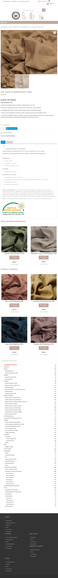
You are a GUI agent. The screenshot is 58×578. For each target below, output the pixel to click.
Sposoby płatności (10, 544)
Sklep (10, 27)
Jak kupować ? (9, 520)
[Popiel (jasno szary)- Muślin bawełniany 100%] (44, 239)
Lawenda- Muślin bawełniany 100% (44, 344)
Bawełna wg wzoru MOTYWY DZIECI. (13, 408)
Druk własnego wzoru (9, 416)
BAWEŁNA (15, 27)
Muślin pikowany (9, 391)
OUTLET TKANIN (7, 448)
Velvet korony (9, 500)
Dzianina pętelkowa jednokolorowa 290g (14, 424)
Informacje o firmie (10, 562)
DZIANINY (6, 420)
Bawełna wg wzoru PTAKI (10, 414)
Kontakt (7, 564)
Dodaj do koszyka (12, 128)
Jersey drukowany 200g (10, 428)
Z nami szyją (8, 529)
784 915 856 (14, 1)
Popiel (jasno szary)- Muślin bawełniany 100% (44, 253)
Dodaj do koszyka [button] (44, 258)
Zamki (6, 465)
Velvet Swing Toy (10, 504)
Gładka (6, 442)
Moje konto (33, 537)
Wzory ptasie (9, 479)
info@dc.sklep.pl (6, 1)
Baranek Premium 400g (10, 377)
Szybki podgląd (15, 264)
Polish (50, 3)
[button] (54, 32)
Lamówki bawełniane (10, 455)
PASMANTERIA (7, 451)
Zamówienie (8, 531)
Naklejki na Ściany (9, 446)
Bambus (6, 369)
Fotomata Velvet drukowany (11, 489)
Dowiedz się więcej (15, 258)
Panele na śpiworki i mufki (11, 469)
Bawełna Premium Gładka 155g (12, 385)
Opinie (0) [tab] (9, 142)
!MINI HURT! (6, 367)
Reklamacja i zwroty (35, 549)
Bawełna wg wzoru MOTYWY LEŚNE (13, 410)
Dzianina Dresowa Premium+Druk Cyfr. (13, 418)
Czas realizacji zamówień (11, 537)
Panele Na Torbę (10, 440)
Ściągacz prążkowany (10, 432)
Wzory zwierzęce (10, 483)
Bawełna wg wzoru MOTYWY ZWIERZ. (13, 412)
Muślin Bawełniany (23, 27)
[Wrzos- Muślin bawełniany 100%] (14, 287)
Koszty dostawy (9, 539)
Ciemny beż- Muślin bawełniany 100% (43, 301)
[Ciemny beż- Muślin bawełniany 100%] (44, 287)
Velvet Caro (8, 498)
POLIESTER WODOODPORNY (10, 467)
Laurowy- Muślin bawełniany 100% (14, 253)
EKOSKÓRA (6, 434)
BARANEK (6, 375)
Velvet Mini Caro (10, 502)
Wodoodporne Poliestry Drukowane (13, 471)
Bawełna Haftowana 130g (11, 383)
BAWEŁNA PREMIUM (8, 395)
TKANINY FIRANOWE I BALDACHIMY (11, 485)
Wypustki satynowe (9, 463)
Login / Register (43, 1)
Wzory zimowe (9, 481)
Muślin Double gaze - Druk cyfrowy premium (15, 389)
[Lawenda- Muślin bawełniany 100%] (44, 330)
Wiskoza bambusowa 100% (11, 373)
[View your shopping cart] (48, 1)
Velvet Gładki (8, 494)
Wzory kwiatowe (10, 477)
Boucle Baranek (8, 379)
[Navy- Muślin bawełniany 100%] (14, 330)
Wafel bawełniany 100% (10, 393)
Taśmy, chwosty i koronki (10, 459)
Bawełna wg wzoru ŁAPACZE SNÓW (13, 405)
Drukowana (7, 436)
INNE (5, 444)
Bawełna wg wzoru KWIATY (11, 403)
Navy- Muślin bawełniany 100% (14, 344)
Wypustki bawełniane (10, 461)
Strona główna (4, 27)
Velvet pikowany (9, 496)
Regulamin (8, 525)
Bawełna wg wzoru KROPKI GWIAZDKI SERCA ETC (16, 401)
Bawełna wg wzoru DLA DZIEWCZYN (13, 399)
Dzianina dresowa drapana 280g (12, 422)
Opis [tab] (3, 142)
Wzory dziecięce (10, 473)
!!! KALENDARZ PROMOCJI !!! (10, 364)
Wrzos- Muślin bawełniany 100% (14, 301)
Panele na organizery (11, 438)
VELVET (5, 487)
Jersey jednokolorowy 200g (11, 430)
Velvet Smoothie (9, 506)
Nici (6, 457)
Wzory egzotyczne (10, 475)
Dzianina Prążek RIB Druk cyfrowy (12, 426)
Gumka (6, 453)
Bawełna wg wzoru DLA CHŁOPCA (12, 397)
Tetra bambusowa (9, 371)
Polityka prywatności (10, 523)
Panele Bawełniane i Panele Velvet (13, 492)
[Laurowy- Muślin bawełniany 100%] (14, 239)
